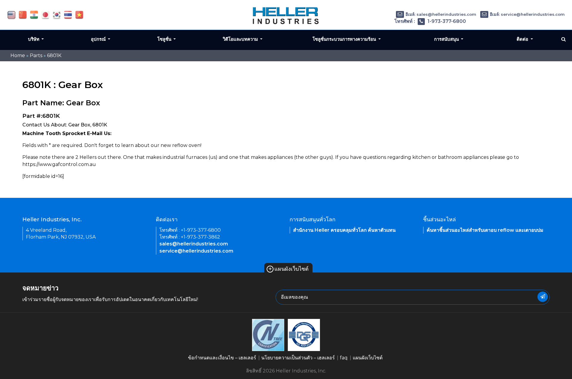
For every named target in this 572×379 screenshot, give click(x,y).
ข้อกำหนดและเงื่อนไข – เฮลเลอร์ (222, 358)
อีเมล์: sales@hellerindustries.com (440, 14)
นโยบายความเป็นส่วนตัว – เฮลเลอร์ (298, 358)
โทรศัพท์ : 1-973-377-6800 (430, 21)
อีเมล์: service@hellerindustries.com (527, 14)
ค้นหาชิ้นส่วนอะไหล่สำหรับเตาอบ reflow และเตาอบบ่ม (485, 230)
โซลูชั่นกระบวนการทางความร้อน (345, 39)
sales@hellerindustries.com (193, 244)
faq (344, 358)
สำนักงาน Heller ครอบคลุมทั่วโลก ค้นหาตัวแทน (344, 230)
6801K (54, 55)
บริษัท (34, 39)
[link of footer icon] (268, 334)
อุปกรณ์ (99, 39)
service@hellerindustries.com (196, 251)
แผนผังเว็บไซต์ (288, 269)
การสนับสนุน (447, 39)
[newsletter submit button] (542, 297)
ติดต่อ (523, 39)
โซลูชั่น (164, 39)
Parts (36, 55)
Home (17, 55)
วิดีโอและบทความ (241, 39)
